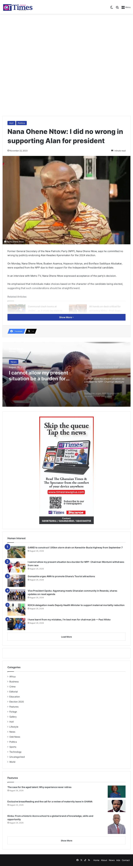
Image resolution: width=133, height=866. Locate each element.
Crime (12, 686)
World (12, 762)
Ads (118, 860)
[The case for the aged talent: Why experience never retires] (117, 792)
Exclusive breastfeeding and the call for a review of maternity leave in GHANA (49, 801)
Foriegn (13, 711)
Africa (12, 676)
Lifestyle (13, 726)
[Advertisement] (66, 39)
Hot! (11, 123)
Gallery (13, 716)
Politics (21, 123)
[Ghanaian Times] (17, 7)
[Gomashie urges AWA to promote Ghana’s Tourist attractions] (16, 581)
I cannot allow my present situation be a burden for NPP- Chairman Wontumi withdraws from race (38, 375)
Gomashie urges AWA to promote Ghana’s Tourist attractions (61, 576)
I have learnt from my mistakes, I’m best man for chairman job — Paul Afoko (69, 619)
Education (14, 696)
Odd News (14, 737)
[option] (66, 374)
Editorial (13, 691)
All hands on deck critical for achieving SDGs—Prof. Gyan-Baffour (105, 310)
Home (96, 860)
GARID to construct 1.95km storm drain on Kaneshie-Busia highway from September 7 (75, 547)
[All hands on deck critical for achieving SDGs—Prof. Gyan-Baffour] (78, 310)
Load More (66, 636)
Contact (126, 860)
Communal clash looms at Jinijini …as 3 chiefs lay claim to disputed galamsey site (45, 310)
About (104, 860)
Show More (65, 317)
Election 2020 (16, 701)
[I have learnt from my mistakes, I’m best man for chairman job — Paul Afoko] (16, 624)
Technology (15, 752)
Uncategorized (17, 757)
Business (14, 681)
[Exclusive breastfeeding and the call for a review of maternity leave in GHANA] (117, 806)
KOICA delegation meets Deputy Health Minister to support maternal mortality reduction (76, 605)
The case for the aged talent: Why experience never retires (39, 787)
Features (13, 706)
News (14, 362)
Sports (12, 747)
